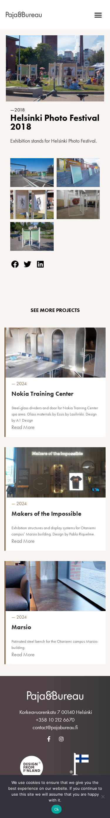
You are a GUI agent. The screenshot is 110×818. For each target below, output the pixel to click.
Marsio (21, 627)
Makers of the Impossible (46, 513)
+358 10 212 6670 (55, 719)
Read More (23, 427)
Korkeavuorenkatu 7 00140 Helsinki (55, 712)
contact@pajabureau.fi (55, 727)
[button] (98, 15)
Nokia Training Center (42, 394)
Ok (56, 809)
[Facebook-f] (48, 739)
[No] (103, 796)
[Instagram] (61, 739)
